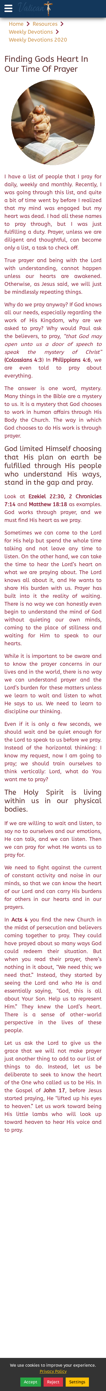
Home (16, 24)
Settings (77, 1382)
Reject (53, 1382)
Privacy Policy (53, 1371)
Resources (45, 24)
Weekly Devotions (31, 32)
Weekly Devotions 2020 (38, 40)
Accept (30, 1382)
